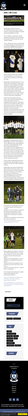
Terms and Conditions (5, 404)
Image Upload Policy (13, 406)
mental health (8, 291)
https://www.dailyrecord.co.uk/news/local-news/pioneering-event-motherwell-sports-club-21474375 (14, 284)
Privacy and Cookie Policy (15, 404)
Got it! (22, 414)
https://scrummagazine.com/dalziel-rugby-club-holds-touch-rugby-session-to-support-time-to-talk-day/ (13, 279)
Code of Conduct (21, 406)
